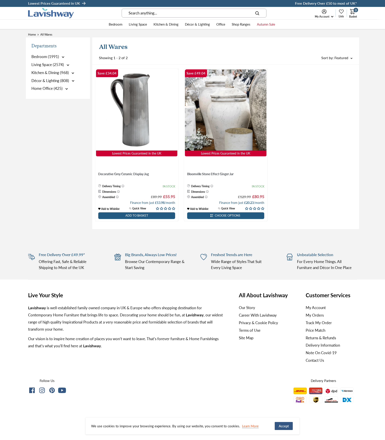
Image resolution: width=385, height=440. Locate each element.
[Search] (257, 13)
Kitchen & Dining (166, 24)
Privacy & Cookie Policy (258, 322)
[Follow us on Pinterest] (52, 391)
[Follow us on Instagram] (42, 391)
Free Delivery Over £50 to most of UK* (326, 3)
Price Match (315, 330)
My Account (322, 16)
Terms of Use (249, 330)
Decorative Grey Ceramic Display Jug (123, 174)
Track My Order (319, 322)
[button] (165, 208)
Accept (284, 426)
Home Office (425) (47, 88)
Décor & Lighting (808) (50, 80)
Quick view (138, 208)
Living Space (138, 24)
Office (220, 24)
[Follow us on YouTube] (62, 390)
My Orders (315, 315)
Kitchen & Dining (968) (50, 72)
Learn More (250, 426)
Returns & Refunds (321, 338)
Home (32, 34)
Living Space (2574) (48, 64)
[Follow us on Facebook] (32, 391)
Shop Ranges (241, 24)
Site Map (246, 338)
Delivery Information (323, 345)
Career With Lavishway (258, 315)
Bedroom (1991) (45, 56)
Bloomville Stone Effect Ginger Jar (210, 174)
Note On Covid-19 (321, 352)
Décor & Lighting (197, 24)
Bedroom (115, 24)
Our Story (247, 307)
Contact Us (315, 360)
